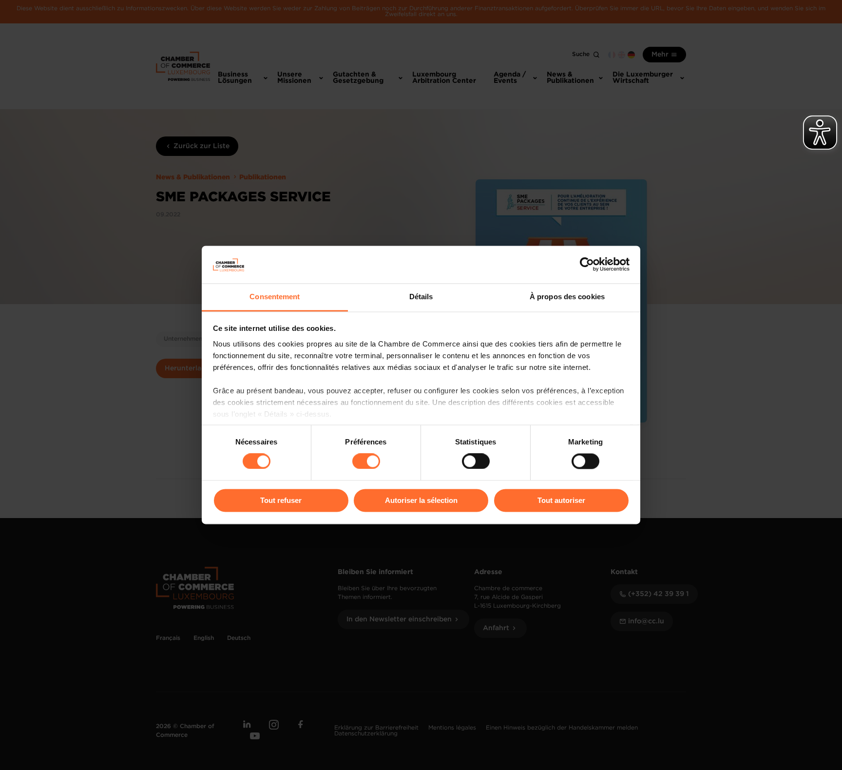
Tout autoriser (561, 500)
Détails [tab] (421, 296)
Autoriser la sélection (421, 500)
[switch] (366, 461)
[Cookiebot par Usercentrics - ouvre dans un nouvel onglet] (587, 264)
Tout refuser (281, 500)
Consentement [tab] (274, 296)
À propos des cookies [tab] (567, 296)
